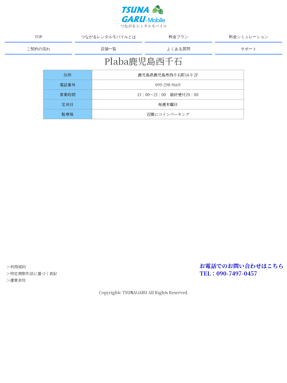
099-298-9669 (167, 84)
